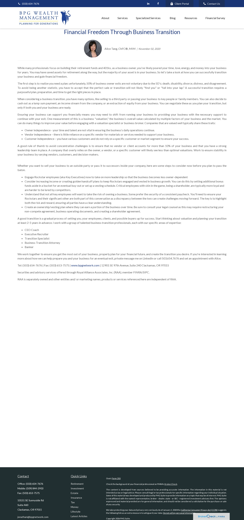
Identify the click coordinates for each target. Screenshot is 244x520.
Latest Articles (79, 516)
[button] (89, 17)
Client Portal (182, 3)
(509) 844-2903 (34, 488)
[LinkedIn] (148, 3)
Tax (73, 502)
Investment (77, 488)
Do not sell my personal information (179, 513)
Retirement (77, 483)
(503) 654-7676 (30, 3)
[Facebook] (158, 3)
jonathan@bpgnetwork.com (33, 516)
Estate (74, 492)
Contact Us (213, 3)
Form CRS (116, 478)
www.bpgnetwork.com (85, 265)
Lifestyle (75, 511)
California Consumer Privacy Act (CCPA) (199, 510)
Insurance (76, 497)
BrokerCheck (171, 484)
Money (74, 506)
